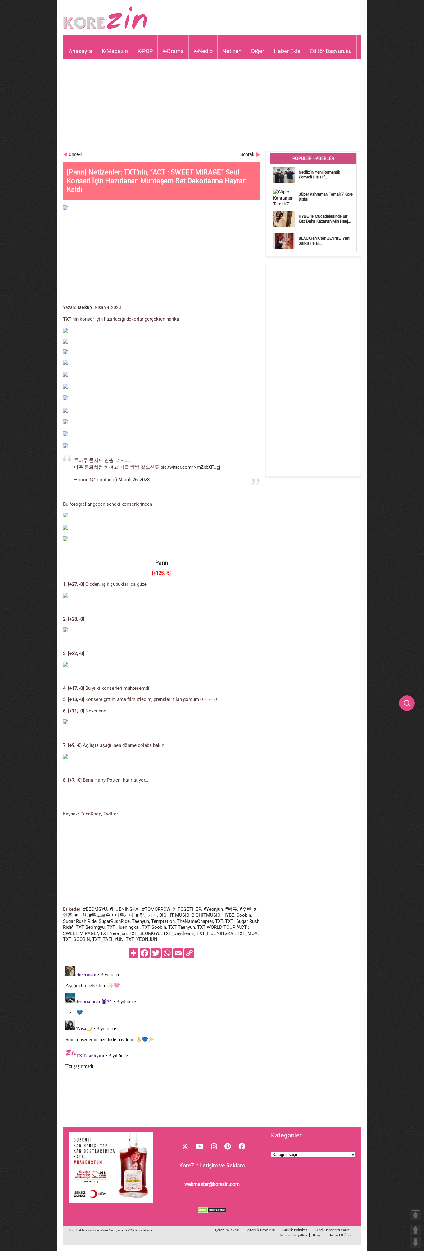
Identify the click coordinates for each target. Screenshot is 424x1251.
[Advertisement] (212, 108)
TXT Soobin (154, 927)
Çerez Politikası (227, 1230)
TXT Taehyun (181, 927)
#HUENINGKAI (124, 909)
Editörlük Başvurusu (261, 1230)
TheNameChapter (195, 921)
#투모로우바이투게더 (111, 915)
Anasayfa (80, 51)
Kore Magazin (145, 1230)
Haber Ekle (287, 51)
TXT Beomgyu (90, 927)
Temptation (163, 921)
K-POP (145, 51)
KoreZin (107, 1230)
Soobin (244, 915)
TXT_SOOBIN (76, 939)
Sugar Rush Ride (80, 921)
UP (415, 1230)
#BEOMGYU (95, 909)
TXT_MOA (247, 933)
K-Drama (173, 51)
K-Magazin (115, 51)
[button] (407, 703)
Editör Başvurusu (331, 51)
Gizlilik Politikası (295, 1230)
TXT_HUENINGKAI (215, 933)
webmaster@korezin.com (212, 1184)
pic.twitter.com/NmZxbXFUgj (190, 467)
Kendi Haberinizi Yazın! (332, 1230)
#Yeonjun (213, 909)
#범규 (231, 909)
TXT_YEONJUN (141, 939)
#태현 (80, 915)
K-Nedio (203, 51)
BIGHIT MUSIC (174, 915)
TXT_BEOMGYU (145, 933)
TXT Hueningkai (123, 927)
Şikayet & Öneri (341, 1235)
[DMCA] (212, 1211)
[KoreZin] (105, 28)
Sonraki (248, 154)
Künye (318, 1235)
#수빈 (245, 909)
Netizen (231, 51)
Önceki (75, 154)
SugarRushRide (114, 921)
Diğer (257, 51)
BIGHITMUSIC (206, 915)
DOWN (415, 1242)
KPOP (129, 1230)
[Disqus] (161, 1041)
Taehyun (140, 921)
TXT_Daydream (178, 933)
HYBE (228, 915)
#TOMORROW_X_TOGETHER (171, 909)
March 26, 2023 (134, 479)
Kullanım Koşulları (293, 1235)
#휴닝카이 (146, 915)
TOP (415, 1214)
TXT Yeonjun (113, 933)
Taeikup (84, 307)
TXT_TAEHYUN (108, 939)
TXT (219, 921)
